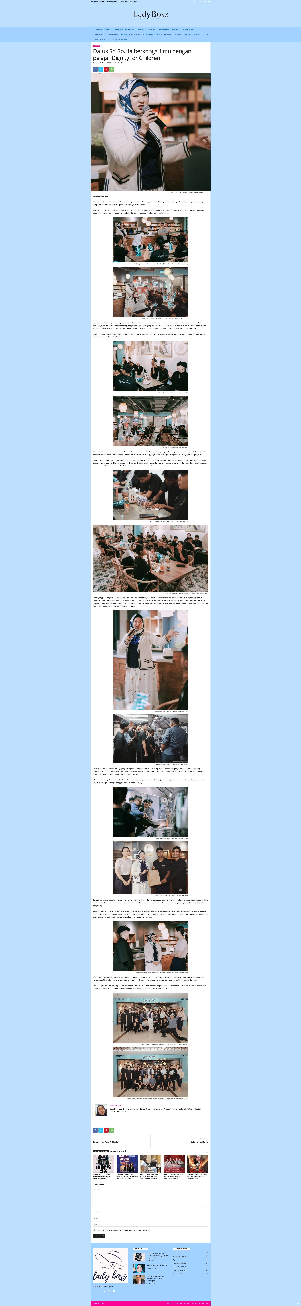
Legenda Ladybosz (103, 29)
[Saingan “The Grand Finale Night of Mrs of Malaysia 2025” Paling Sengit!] (174, 1164)
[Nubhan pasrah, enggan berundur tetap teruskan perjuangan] (139, 1279)
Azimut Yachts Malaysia (108, 2)
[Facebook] (194, 1)
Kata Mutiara (188, 29)
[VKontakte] (205, 1)
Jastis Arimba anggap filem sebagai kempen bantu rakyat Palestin (197, 1176)
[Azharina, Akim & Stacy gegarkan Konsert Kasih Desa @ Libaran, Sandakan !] (127, 1164)
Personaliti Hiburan (124, 29)
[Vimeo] (201, 1)
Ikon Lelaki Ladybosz (168, 29)
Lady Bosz (94, 2)
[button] (207, 34)
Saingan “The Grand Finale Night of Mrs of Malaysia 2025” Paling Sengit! (173, 1176)
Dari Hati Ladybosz (146, 29)
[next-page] (207, 1151)
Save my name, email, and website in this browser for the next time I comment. (122, 1230)
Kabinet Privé (123, 2)
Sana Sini (113, 35)
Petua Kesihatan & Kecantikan (157, 35)
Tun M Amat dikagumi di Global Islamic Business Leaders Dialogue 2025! (149, 1176)
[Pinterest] (106, 69)
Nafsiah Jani (99, 63)
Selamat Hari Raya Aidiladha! (106, 1142)
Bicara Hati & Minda (130, 35)
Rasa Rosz (133, 2)
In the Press (100, 35)
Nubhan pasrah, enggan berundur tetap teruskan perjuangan (155, 1278)
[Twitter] (197, 1)
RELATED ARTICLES (101, 1151)
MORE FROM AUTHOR (117, 1151)
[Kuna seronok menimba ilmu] (139, 1268)
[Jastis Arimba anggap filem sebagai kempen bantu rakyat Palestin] (197, 1164)
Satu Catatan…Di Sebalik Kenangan (111, 40)
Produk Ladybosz (193, 35)
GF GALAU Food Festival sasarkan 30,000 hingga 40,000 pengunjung (101, 1176)
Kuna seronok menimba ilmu (156, 1265)
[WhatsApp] (111, 69)
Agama (178, 35)
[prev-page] (204, 1151)
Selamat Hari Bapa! (199, 1142)
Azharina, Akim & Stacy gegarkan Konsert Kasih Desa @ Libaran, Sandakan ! (127, 1176)
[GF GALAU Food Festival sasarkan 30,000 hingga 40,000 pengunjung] (103, 1164)
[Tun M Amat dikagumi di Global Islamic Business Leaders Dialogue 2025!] (150, 1164)
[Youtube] (208, 1)
